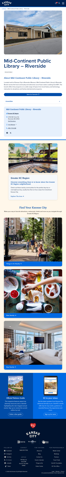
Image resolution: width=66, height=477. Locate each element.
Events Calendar (39, 460)
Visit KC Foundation (56, 463)
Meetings (56, 454)
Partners (56, 457)
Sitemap (57, 471)
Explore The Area (16, 196)
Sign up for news (50, 414)
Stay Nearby (10, 367)
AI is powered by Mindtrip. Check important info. (53, 473)
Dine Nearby (10, 315)
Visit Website (11, 125)
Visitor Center (39, 466)
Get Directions (12, 121)
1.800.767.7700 (24, 450)
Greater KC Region (13, 113)
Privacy (62, 471)
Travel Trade (56, 460)
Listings (4, 9)
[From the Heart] (33, 425)
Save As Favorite (32, 94)
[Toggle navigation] (63, 3)
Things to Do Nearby (13, 264)
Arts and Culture (8, 72)
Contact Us (39, 457)
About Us (39, 451)
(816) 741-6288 (12, 128)
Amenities (9, 101)
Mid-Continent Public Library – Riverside (18, 9)
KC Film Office (55, 466)
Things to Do (39, 463)
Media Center (56, 451)
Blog (39, 454)
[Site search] (59, 3)
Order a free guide (15, 414)
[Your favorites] (56, 3)
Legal (53, 471)
